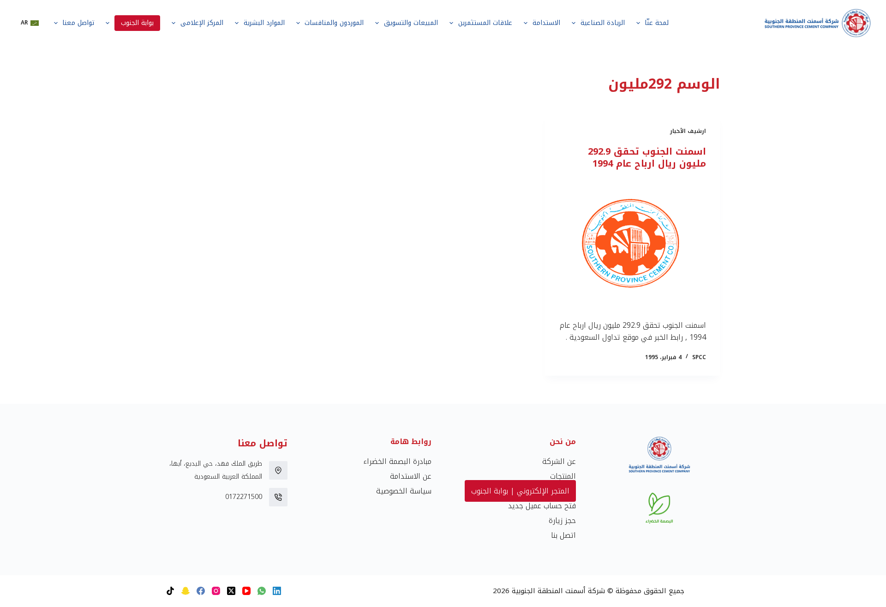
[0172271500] (278, 497)
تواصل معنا (78, 23)
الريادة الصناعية (603, 23)
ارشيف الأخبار (688, 131)
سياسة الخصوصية (403, 491)
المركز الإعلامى (201, 23)
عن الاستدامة (410, 476)
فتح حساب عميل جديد (542, 506)
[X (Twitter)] (231, 591)
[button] (30, 23)
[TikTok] (170, 591)
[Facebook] (201, 591)
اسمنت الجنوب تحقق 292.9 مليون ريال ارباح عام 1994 (647, 157)
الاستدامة (546, 23)
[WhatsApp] (261, 591)
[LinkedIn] (277, 591)
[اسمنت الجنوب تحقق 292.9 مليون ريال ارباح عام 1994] (632, 244)
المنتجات (563, 476)
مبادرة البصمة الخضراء (397, 461)
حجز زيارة (562, 520)
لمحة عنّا (657, 23)
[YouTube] (246, 591)
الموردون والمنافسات (334, 23)
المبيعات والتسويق (411, 23)
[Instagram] (216, 591)
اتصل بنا (563, 535)
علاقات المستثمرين (485, 23)
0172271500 (243, 497)
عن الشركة (559, 461)
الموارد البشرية (264, 23)
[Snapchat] (185, 591)
